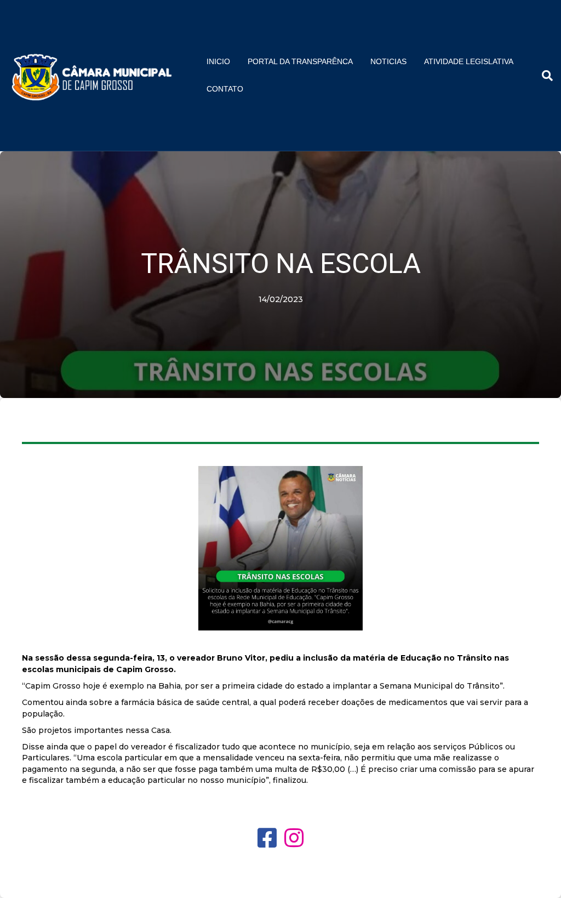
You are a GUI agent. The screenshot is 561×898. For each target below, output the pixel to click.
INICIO (218, 61)
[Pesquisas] (543, 75)
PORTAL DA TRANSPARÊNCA (300, 61)
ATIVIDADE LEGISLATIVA (468, 61)
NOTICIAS (388, 61)
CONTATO (225, 88)
